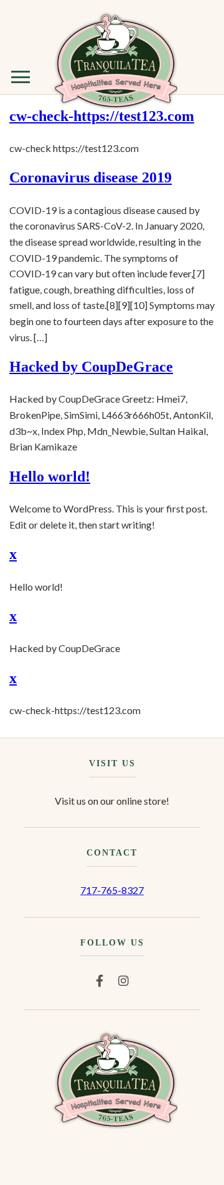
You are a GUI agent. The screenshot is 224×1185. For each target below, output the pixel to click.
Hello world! (49, 476)
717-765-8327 (112, 890)
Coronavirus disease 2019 (90, 177)
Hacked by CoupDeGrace (91, 367)
